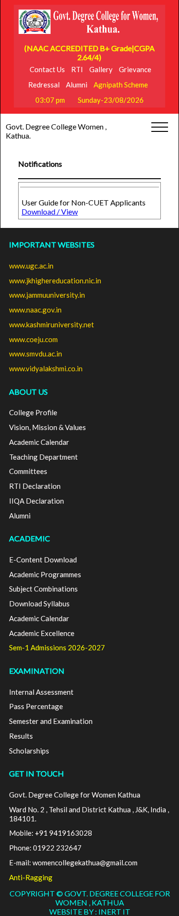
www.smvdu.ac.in (35, 353)
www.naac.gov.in (35, 309)
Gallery (101, 69)
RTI (77, 69)
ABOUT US (28, 391)
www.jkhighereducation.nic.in (55, 280)
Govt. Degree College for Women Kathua (74, 794)
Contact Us (47, 69)
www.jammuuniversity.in (47, 295)
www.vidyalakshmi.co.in (46, 368)
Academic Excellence (41, 633)
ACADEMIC (29, 538)
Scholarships (29, 750)
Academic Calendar (39, 442)
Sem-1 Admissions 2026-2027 (57, 647)
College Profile (33, 412)
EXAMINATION (36, 670)
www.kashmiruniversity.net (51, 324)
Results (21, 736)
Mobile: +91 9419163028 (50, 833)
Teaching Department (43, 457)
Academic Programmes (45, 574)
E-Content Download (43, 559)
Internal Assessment (41, 692)
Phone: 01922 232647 (45, 847)
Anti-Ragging (31, 877)
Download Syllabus (39, 603)
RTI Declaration (35, 486)
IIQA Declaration (36, 500)
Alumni (76, 84)
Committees (28, 471)
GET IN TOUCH (36, 773)
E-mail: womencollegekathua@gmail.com (73, 862)
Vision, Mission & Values (47, 427)
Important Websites (52, 244)
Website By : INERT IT (89, 911)
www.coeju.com (33, 339)
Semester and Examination (51, 721)
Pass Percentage (36, 706)
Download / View (49, 211)
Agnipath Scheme (121, 84)
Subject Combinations (43, 588)
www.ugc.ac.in (31, 265)
